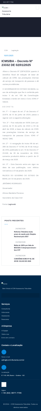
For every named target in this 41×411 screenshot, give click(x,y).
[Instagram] (3, 384)
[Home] (4, 283)
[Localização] (3, 367)
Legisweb (12, 204)
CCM (6, 50)
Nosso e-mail (5, 357)
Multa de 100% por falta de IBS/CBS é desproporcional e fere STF (25, 248)
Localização (5, 372)
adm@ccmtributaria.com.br (12, 360)
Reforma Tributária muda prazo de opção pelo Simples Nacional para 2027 (25, 234)
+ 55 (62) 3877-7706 (11, 393)
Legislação (15, 50)
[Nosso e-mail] (3, 352)
